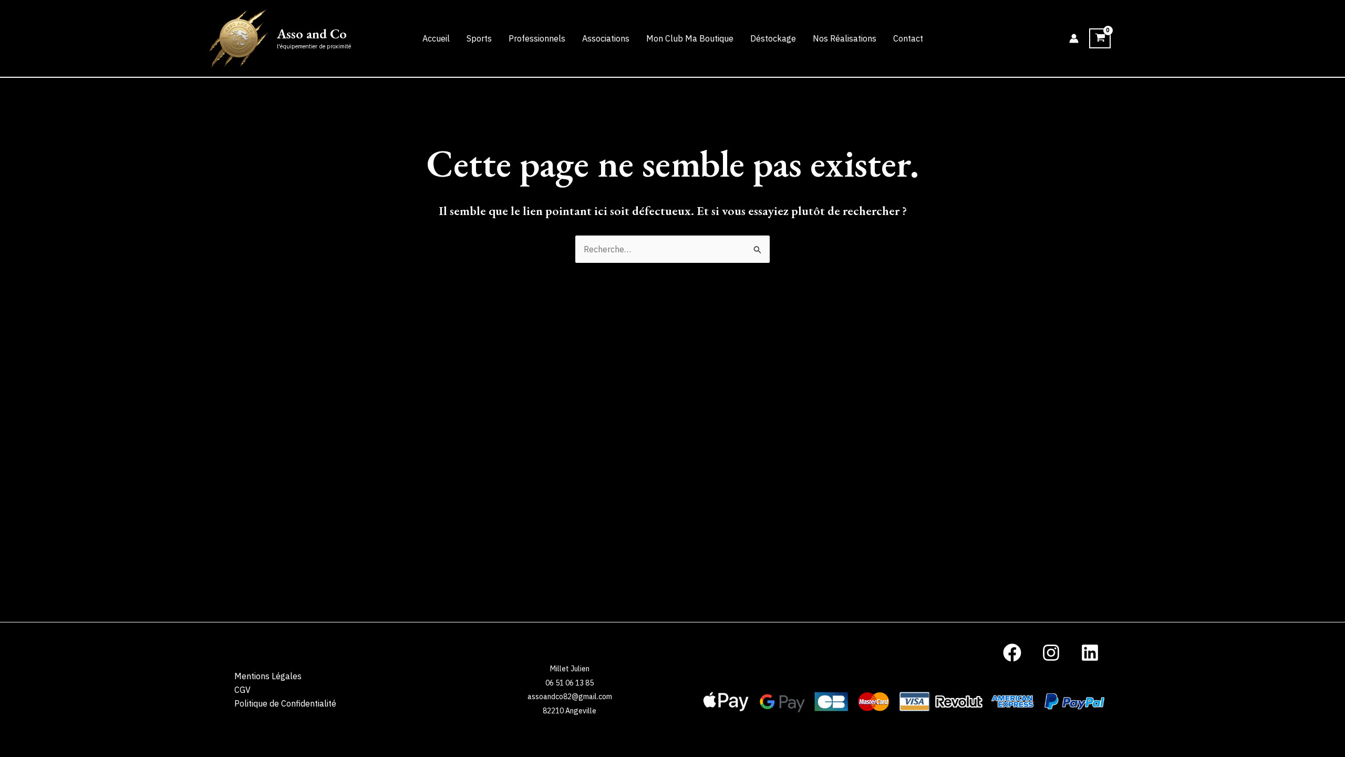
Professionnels (537, 38)
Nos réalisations (844, 38)
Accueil (436, 38)
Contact (908, 38)
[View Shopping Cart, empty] (1100, 38)
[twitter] (1014, 652)
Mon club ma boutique (689, 38)
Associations (605, 38)
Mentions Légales (268, 676)
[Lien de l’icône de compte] (1074, 38)
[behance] (1091, 652)
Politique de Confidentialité (285, 703)
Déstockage (773, 38)
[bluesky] (1052, 652)
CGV (242, 689)
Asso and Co (312, 34)
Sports (479, 38)
